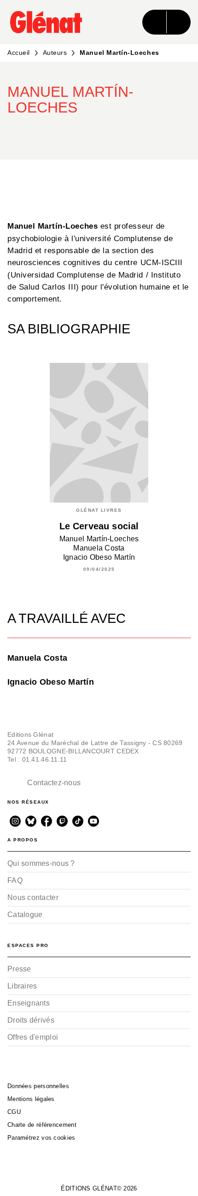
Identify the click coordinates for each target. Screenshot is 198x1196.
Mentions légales (31, 1098)
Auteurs (55, 52)
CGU (14, 1111)
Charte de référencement (41, 1124)
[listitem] (15, 821)
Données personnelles (38, 1086)
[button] (176, 132)
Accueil (18, 52)
